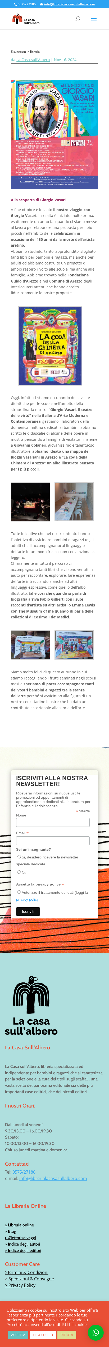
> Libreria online (19, 1225)
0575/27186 (23, 1172)
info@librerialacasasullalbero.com (53, 1178)
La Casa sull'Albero (33, 59)
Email (22, 833)
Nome (21, 815)
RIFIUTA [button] (67, 1334)
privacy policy (27, 899)
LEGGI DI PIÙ (43, 1334)
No (24, 872)
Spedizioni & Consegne (31, 1279)
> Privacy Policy (20, 1285)
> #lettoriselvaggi (20, 1237)
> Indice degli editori (23, 1250)
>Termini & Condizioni (26, 1272)
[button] (96, 1333)
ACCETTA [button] (18, 1334)
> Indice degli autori (22, 1244)
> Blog (10, 1231)
